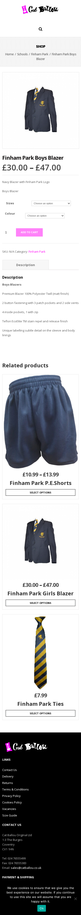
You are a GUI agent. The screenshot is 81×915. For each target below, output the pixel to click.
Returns (7, 783)
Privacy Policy (11, 796)
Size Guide (9, 815)
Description (25, 265)
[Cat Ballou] (40, 9)
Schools (22, 54)
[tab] (25, 265)
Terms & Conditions (15, 789)
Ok (42, 908)
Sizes (10, 203)
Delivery (8, 776)
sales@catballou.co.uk (26, 868)
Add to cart (29, 232)
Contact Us (9, 770)
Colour (10, 213)
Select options (40, 492)
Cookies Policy (12, 802)
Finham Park (39, 54)
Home (9, 54)
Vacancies (9, 809)
